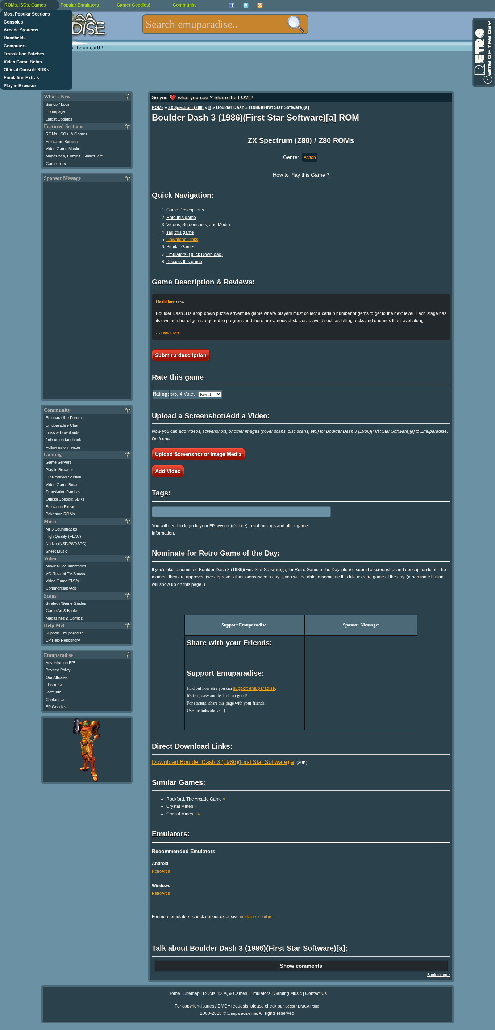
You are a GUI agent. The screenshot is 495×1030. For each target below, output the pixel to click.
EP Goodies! (57, 707)
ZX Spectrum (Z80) (186, 107)
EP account (219, 526)
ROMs (157, 107)
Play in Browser (20, 85)
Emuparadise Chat (62, 425)
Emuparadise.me (242, 1013)
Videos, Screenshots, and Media (198, 224)
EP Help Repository (63, 640)
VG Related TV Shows (65, 573)
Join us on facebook (63, 440)
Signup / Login (58, 104)
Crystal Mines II (183, 813)
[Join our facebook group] (232, 5)
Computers (15, 45)
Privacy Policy (58, 670)
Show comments (301, 966)
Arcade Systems (21, 30)
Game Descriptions (185, 209)
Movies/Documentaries (66, 566)
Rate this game (181, 217)
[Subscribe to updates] (260, 5)
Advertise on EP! (60, 662)
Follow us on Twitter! (64, 447)
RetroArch (161, 871)
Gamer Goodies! (133, 5)
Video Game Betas (23, 61)
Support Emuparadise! (65, 633)
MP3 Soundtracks (61, 529)
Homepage (55, 111)
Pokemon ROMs (60, 514)
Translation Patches (24, 53)
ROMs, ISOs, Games (25, 5)
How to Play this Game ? (301, 175)
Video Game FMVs (62, 581)
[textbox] (225, 24)
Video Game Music (62, 149)
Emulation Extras (21, 77)
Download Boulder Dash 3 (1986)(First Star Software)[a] (223, 762)
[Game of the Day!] (483, 52)
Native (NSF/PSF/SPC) (66, 543)
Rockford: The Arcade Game (195, 799)
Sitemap (191, 993)
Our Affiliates (57, 677)
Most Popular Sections (27, 14)
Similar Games (180, 246)
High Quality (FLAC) (63, 536)
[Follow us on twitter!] (246, 5)
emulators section (255, 917)
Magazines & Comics (64, 618)
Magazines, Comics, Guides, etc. (75, 156)
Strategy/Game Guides (66, 603)
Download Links (182, 239)
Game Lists (56, 163)
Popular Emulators (80, 5)
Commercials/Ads (61, 588)
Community (185, 5)
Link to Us (54, 685)
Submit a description (181, 355)
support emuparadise (254, 688)
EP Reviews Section (63, 477)
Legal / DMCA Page (302, 1006)
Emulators (260, 993)
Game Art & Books (62, 610)
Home (174, 993)
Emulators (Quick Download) (194, 254)
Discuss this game (184, 261)
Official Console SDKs (26, 69)
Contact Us (56, 699)
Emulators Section (62, 141)
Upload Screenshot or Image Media (198, 453)
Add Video (168, 470)
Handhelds (15, 38)
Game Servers (59, 462)
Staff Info (53, 692)
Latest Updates (59, 119)
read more (170, 332)
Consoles (13, 22)
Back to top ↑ (438, 974)
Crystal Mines (181, 806)
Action (310, 157)
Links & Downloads (62, 432)
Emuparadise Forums (65, 417)
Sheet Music (56, 551)
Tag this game (180, 232)
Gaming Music (288, 993)
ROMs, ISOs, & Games (66, 134)
